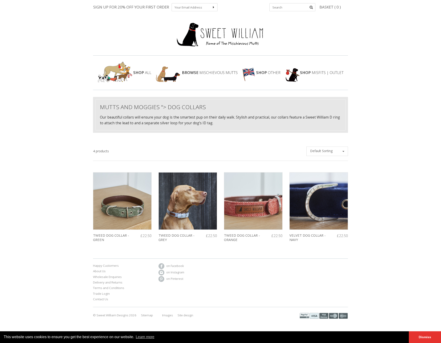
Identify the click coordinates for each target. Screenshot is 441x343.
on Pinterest (174, 279)
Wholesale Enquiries (107, 277)
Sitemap (147, 315)
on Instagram (175, 272)
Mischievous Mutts (210, 72)
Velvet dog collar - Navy (307, 237)
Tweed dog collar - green (111, 237)
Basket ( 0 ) (330, 7)
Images (167, 315)
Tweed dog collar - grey (176, 237)
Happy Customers (106, 266)
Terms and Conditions (108, 288)
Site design (185, 315)
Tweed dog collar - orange (242, 237)
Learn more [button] (145, 337)
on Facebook (175, 266)
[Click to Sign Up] (213, 7)
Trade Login (101, 294)
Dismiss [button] (425, 337)
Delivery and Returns (107, 282)
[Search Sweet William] (311, 7)
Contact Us (100, 299)
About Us (99, 271)
